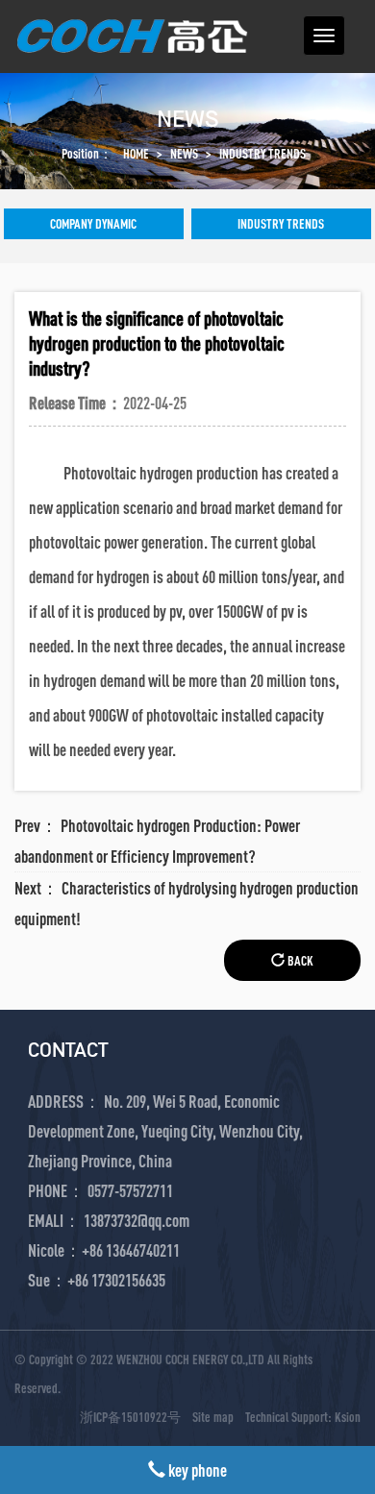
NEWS (184, 153)
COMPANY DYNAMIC (93, 223)
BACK (299, 960)
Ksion (348, 1416)
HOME (136, 153)
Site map (213, 1416)
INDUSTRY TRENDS (262, 153)
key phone (196, 1470)
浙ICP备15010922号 (130, 1416)
